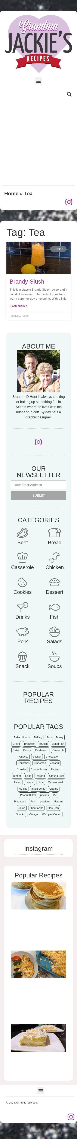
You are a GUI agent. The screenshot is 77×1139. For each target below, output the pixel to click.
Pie (55, 795)
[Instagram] (69, 202)
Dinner (17, 775)
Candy (27, 750)
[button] (38, 80)
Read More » (19, 305)
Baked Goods (22, 737)
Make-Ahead (55, 782)
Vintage (33, 814)
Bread (54, 542)
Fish (54, 617)
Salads (54, 641)
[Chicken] (54, 557)
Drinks (22, 617)
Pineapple (20, 801)
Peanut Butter (28, 795)
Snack (22, 666)
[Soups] (54, 656)
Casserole (22, 567)
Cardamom (41, 750)
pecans (44, 795)
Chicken (55, 567)
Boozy (59, 737)
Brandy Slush (27, 281)
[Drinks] (22, 607)
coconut (54, 763)
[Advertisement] (38, 141)
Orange (53, 788)
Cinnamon (40, 763)
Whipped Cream (51, 814)
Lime (41, 782)
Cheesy (23, 756)
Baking (38, 737)
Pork (22, 641)
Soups (54, 666)
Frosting (40, 775)
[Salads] (54, 632)
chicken (37, 756)
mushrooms (38, 788)
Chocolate (52, 756)
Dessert (54, 592)
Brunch (43, 743)
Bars (49, 737)
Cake (16, 750)
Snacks (20, 814)
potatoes (45, 801)
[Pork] (22, 632)
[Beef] (22, 533)
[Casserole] (22, 557)
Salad (21, 807)
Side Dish (53, 807)
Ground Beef (56, 775)
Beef (22, 542)
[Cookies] (22, 582)
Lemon (29, 782)
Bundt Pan (58, 743)
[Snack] (22, 656)
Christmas (24, 763)
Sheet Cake (36, 807)
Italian (17, 782)
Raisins (58, 801)
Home (11, 193)
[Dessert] (54, 582)
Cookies (22, 592)
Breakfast (29, 743)
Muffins (23, 788)
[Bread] (54, 533)
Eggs (28, 775)
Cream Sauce (39, 769)
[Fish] (54, 607)
